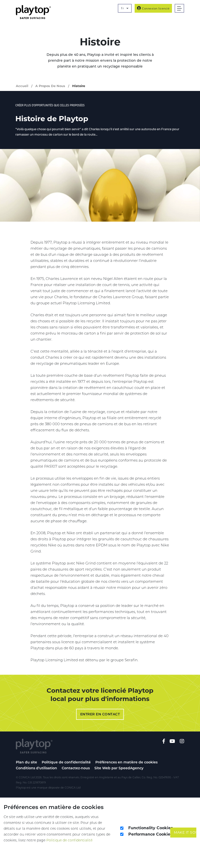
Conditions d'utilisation (36, 768)
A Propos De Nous (50, 86)
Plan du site (26, 762)
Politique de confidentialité (66, 762)
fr (123, 8)
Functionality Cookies (150, 828)
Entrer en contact (100, 714)
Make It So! (185, 832)
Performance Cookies (150, 834)
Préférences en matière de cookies (126, 762)
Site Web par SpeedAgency (118, 768)
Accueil (22, 86)
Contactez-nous (76, 768)
